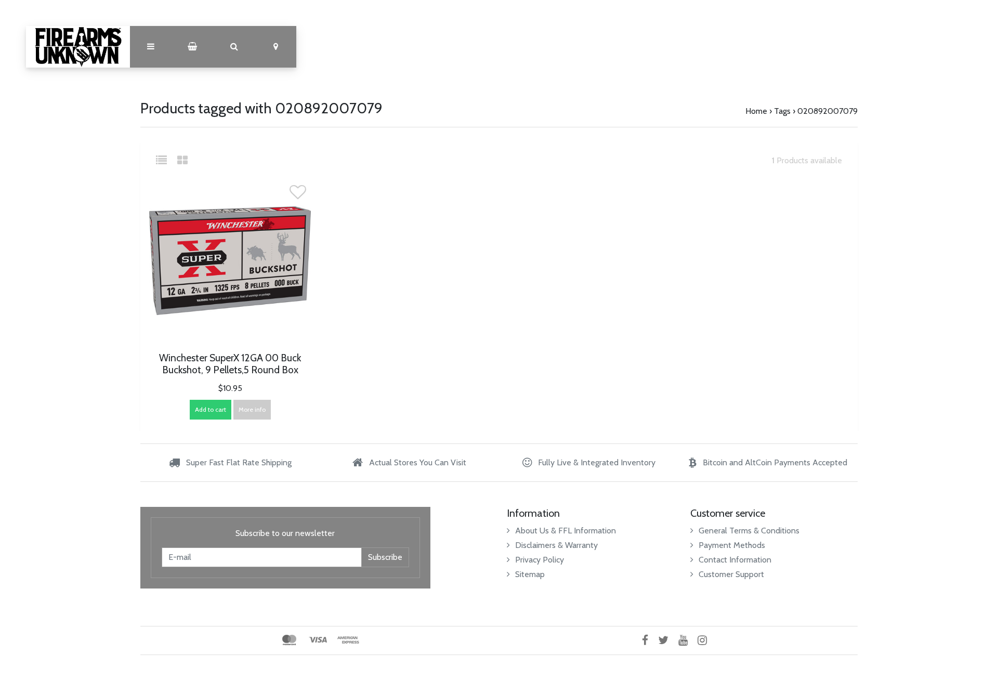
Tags (782, 111)
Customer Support (731, 574)
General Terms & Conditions (749, 530)
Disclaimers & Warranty (556, 545)
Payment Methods (732, 545)
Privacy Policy (539, 560)
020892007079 (827, 111)
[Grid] (182, 160)
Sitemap (530, 574)
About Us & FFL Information (565, 530)
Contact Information (735, 560)
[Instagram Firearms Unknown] (706, 640)
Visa (318, 640)
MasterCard (289, 640)
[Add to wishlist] (298, 195)
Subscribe (385, 557)
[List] (165, 160)
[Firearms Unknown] (78, 47)
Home (756, 111)
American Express (348, 640)
